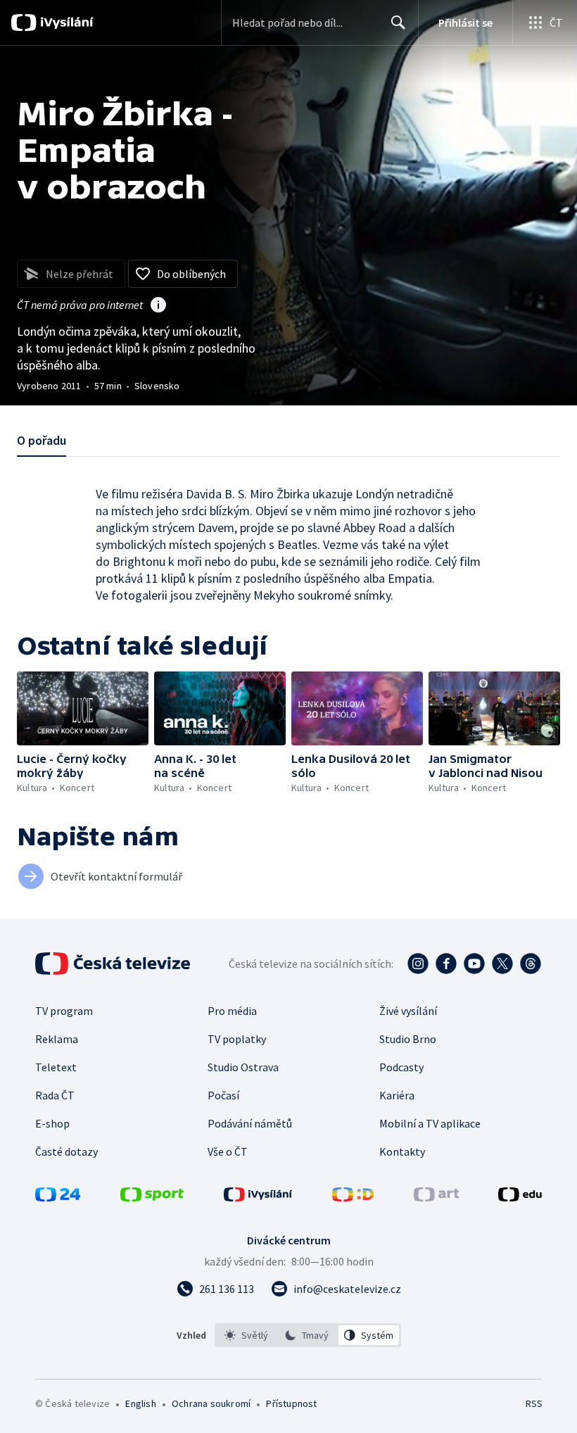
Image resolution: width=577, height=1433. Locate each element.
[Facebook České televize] (446, 963)
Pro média (232, 1011)
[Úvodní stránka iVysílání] (65, 22)
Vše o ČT (228, 1151)
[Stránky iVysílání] (258, 1197)
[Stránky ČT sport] (152, 1197)
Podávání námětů (250, 1123)
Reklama (56, 1039)
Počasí (223, 1095)
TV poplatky (237, 1039)
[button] (82, 708)
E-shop (52, 1123)
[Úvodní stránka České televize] (114, 963)
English (140, 1403)
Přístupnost (291, 1403)
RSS (534, 1403)
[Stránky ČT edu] (520, 1197)
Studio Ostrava (243, 1067)
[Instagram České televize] (418, 963)
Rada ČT (55, 1095)
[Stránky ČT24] (57, 1197)
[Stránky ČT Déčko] (353, 1197)
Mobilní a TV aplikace (430, 1123)
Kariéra (396, 1095)
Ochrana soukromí (211, 1403)
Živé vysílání (408, 1011)
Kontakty (402, 1151)
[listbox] (308, 1335)
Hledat (398, 22)
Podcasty (401, 1067)
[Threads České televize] (530, 963)
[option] (247, 1335)
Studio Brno (407, 1039)
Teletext (56, 1067)
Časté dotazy (66, 1151)
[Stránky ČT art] (436, 1197)
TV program (64, 1011)
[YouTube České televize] (474, 963)
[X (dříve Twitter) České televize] (502, 963)
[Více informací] (158, 306)
